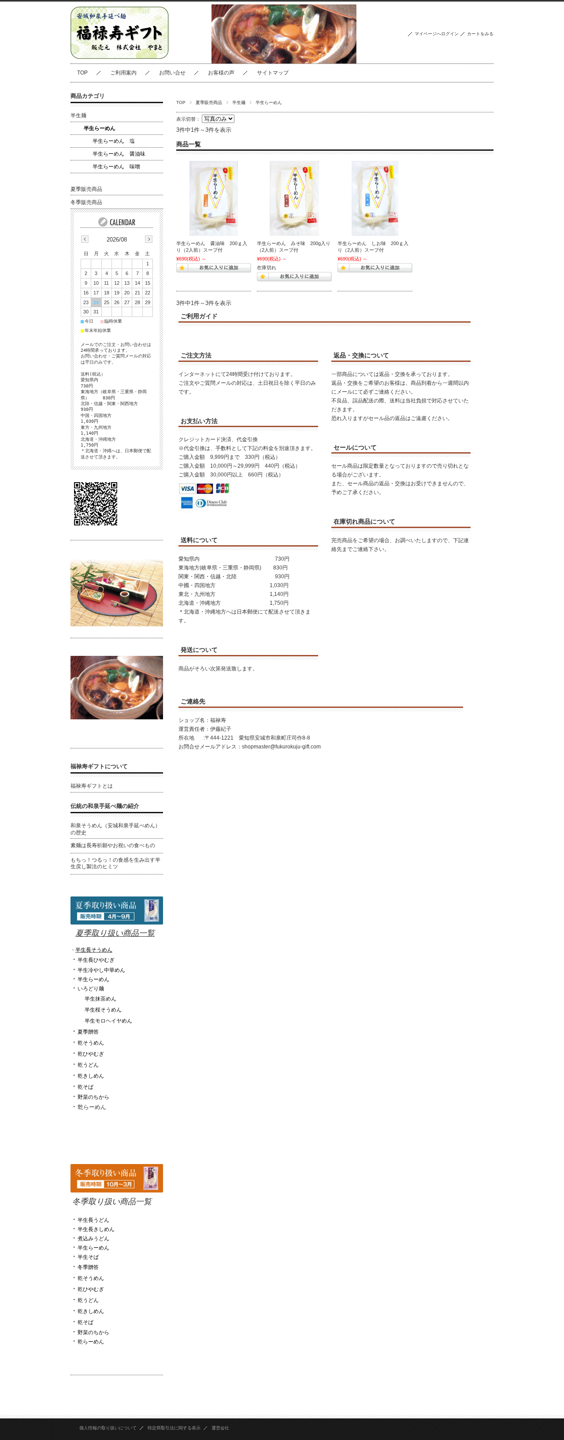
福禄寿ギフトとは (91, 786)
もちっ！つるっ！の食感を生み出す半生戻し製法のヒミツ (115, 863)
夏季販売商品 (209, 102)
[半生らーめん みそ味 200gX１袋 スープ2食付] (294, 198)
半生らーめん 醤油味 (119, 154)
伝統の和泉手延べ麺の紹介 (104, 806)
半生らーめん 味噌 (116, 167)
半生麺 (238, 102)
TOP (82, 73)
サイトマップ (273, 73)
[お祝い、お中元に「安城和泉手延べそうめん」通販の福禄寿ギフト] (125, 56)
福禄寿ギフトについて (99, 766)
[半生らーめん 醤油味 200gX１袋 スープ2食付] (213, 198)
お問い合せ (172, 73)
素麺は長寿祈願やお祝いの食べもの (112, 845)
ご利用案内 (123, 73)
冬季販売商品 (86, 202)
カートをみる (480, 33)
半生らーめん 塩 (114, 141)
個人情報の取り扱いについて (108, 1427)
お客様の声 (221, 73)
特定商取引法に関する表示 (174, 1427)
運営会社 (220, 1427)
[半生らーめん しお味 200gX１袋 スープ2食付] (375, 198)
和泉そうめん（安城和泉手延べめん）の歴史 (115, 829)
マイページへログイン (437, 33)
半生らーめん (99, 128)
